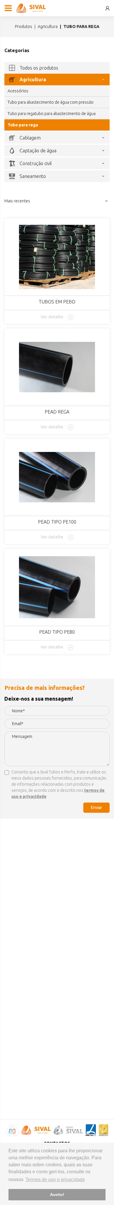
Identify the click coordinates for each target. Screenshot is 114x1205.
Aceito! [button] (57, 1194)
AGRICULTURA (48, 26)
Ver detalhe (52, 316)
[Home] (31, 8)
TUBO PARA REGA (23, 125)
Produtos (23, 26)
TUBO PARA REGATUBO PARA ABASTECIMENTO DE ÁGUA (52, 113)
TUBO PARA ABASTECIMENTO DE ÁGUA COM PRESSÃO (51, 102)
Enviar (96, 807)
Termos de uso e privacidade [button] (55, 1179)
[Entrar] (108, 8)
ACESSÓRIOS (18, 91)
